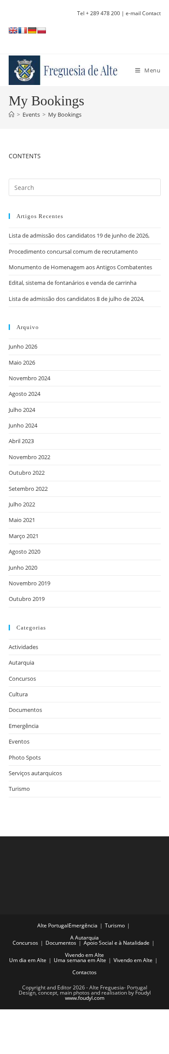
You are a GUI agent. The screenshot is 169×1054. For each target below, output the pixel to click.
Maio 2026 (22, 362)
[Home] (11, 114)
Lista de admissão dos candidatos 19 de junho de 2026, (79, 235)
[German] (32, 30)
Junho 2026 (23, 346)
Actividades (23, 647)
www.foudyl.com (84, 998)
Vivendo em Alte (84, 955)
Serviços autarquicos (35, 773)
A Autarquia (84, 937)
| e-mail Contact (140, 13)
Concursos (22, 678)
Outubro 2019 (27, 599)
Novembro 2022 (29, 457)
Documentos (25, 710)
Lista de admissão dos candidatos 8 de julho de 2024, (76, 299)
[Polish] (41, 30)
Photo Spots (25, 757)
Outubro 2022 (27, 472)
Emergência (24, 726)
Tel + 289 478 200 (98, 13)
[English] (13, 30)
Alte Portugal (52, 925)
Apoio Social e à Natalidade (117, 942)
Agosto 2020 (24, 551)
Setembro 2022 (28, 489)
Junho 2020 (23, 567)
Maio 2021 (22, 520)
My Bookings (64, 114)
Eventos (19, 741)
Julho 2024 (22, 410)
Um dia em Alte (27, 960)
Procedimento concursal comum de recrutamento (73, 251)
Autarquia (21, 662)
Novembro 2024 (29, 378)
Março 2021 (24, 536)
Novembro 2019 (29, 583)
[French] (22, 30)
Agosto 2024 (24, 394)
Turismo (19, 789)
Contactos (84, 972)
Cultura (18, 694)
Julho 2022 (22, 504)
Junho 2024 (23, 425)
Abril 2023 (21, 441)
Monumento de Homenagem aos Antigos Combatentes (80, 267)
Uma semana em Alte (80, 960)
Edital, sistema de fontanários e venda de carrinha (72, 283)
